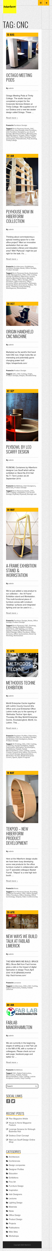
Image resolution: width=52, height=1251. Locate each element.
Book (26, 273)
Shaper (22, 375)
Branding (33, 891)
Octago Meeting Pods (19, 77)
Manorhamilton (27, 754)
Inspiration (10, 739)
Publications (14, 1227)
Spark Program (24, 757)
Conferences (14, 1161)
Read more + (12, 117)
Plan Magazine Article (18, 1118)
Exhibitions (29, 266)
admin (11, 88)
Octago (21, 135)
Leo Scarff (32, 752)
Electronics (10, 1075)
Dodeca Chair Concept (19, 1135)
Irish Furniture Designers (16, 132)
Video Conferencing (30, 896)
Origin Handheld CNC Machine (19, 333)
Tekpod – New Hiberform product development (17, 836)
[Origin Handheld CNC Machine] (22, 316)
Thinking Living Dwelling (20, 286)
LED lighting (19, 629)
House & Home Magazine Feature (20, 1123)
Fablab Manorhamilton (16, 750)
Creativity (10, 745)
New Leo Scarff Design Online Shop (22, 1140)
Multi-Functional (27, 630)
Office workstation (21, 283)
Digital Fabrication (13, 987)
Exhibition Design (25, 627)
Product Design (12, 270)
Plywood (9, 285)
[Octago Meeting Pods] (22, 53)
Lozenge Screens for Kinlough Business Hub (22, 1130)
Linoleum (16, 630)
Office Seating (24, 137)
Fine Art (19, 737)
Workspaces (11, 288)
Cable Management (13, 275)
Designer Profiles (21, 735)
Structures (22, 285)
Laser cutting (24, 750)
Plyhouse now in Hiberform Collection (19, 216)
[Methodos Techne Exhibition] (22, 665)
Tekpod (18, 896)
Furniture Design (20, 125)
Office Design (30, 135)
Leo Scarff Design (13, 754)
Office (14, 280)
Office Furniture (12, 137)
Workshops (14, 1235)
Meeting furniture (19, 133)
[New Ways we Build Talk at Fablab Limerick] (22, 922)
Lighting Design (15, 1202)
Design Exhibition (13, 276)
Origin (29, 374)
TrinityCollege (11, 140)
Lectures (17, 982)
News (22, 268)
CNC (32, 128)
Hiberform (10, 130)
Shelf (16, 285)
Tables (30, 285)
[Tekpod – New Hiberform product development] (22, 799)
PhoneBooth (21, 138)
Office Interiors (20, 281)
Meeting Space (12, 135)
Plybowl (15, 494)
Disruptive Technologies (25, 747)
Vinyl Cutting (25, 1078)
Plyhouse (32, 283)
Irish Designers (29, 486)
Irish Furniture (30, 130)
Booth (26, 128)
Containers (21, 492)
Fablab (18, 749)
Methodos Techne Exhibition (20, 685)
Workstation (21, 288)
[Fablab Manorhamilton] (22, 1012)
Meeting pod (31, 133)
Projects (12, 1223)
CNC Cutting (32, 275)
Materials (9, 487)
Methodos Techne (13, 755)
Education (32, 735)
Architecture (19, 266)
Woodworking (31, 375)
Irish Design (19, 130)
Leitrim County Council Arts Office (20, 751)
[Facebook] (8, 1101)
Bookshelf (33, 273)
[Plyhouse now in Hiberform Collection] (22, 182)
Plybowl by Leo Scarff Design (18, 449)
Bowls (26, 491)
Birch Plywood (18, 128)
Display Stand (11, 627)
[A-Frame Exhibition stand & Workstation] (22, 536)
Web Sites (13, 1231)
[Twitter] (13, 1101)
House (32, 276)
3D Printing (16, 744)
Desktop (32, 625)
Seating (34, 138)
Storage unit (31, 494)
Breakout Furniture (13, 893)
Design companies (17, 1165)
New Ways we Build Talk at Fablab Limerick (21, 941)
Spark (14, 757)
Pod (28, 138)
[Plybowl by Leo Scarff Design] (22, 417)
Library (9, 278)
